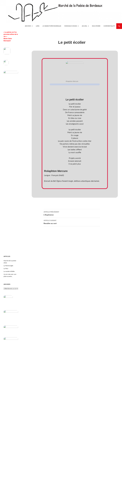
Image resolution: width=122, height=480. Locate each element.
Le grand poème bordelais (52, 26)
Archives (28, 26)
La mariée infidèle (9, 271)
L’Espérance (51, 213)
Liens (37, 26)
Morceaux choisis (70, 26)
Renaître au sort (50, 222)
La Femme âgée (8, 265)
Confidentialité (109, 26)
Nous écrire (96, 26)
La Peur (6, 268)
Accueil (84, 26)
